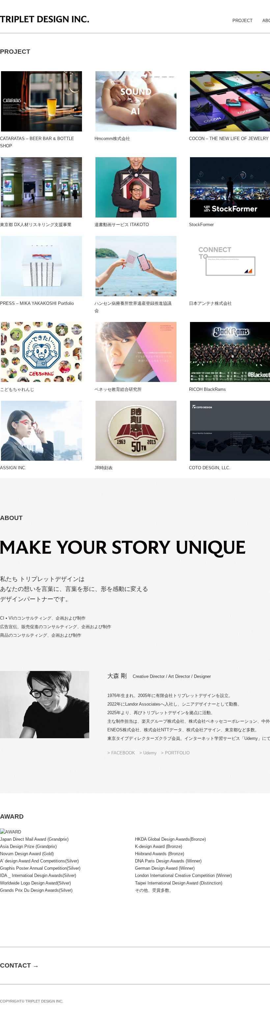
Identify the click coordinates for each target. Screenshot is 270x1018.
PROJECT (242, 20)
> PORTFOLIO (175, 752)
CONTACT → (19, 965)
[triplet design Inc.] (44, 19)
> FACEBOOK (121, 752)
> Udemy (150, 752)
